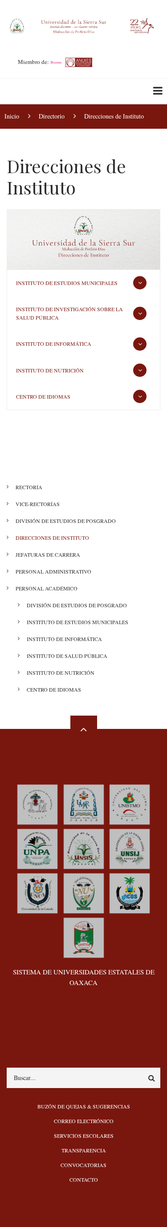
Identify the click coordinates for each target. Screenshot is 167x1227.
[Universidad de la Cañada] (37, 892)
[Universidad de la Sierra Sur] (83, 848)
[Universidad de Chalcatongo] (83, 937)
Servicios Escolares (84, 1135)
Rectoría (29, 487)
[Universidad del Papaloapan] (37, 848)
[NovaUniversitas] (83, 892)
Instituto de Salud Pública (67, 655)
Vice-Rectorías (38, 503)
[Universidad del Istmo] (129, 803)
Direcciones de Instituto (52, 537)
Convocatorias (83, 1164)
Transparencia (83, 1150)
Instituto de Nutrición (51, 370)
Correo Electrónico (84, 1120)
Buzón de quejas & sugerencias (83, 1106)
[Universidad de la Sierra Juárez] (129, 848)
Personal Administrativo (53, 571)
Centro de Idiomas (44, 396)
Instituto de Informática (54, 343)
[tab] (83, 283)
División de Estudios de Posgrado (66, 520)
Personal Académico (46, 588)
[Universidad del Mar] (83, 803)
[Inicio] (83, 24)
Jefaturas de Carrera (48, 554)
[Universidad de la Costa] (129, 892)
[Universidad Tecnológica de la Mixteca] (37, 803)
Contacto (83, 1179)
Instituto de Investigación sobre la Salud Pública (69, 313)
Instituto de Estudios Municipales (67, 282)
